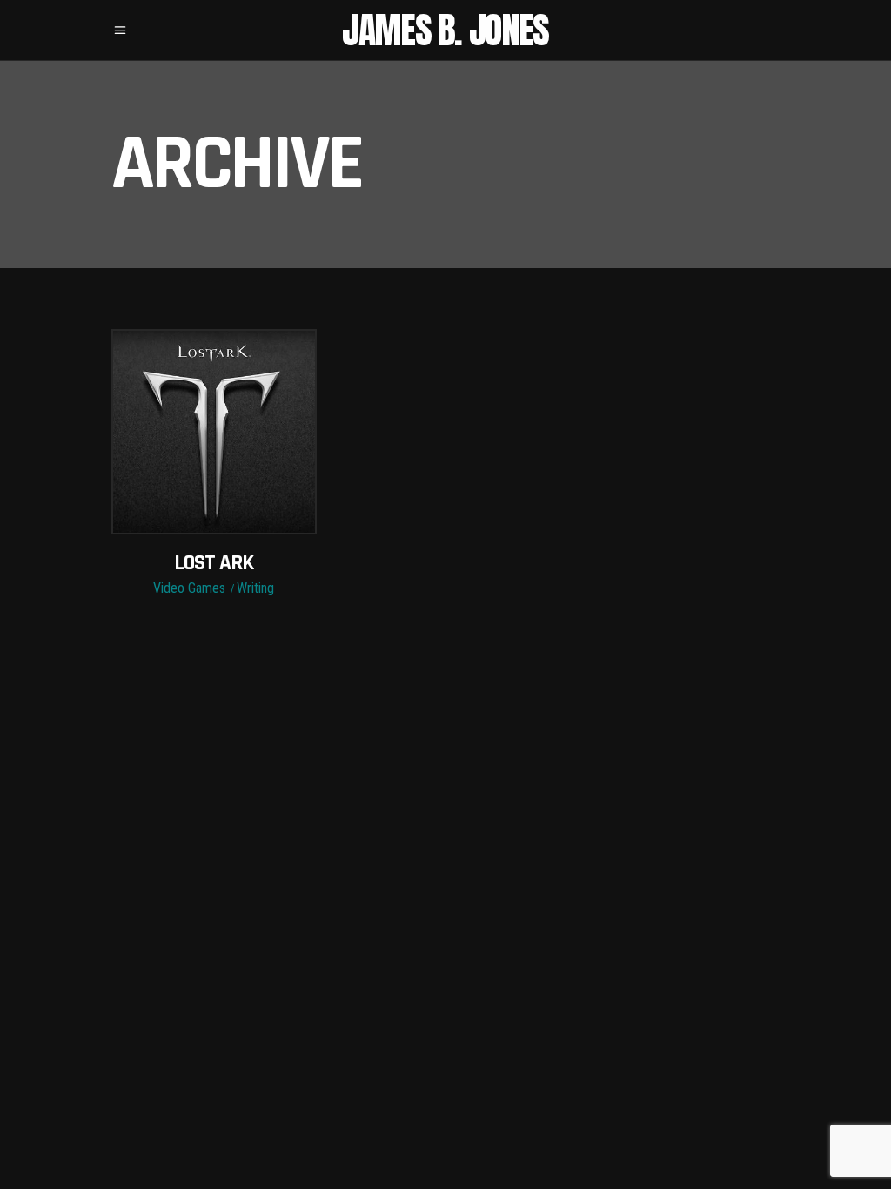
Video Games (189, 588)
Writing (255, 588)
